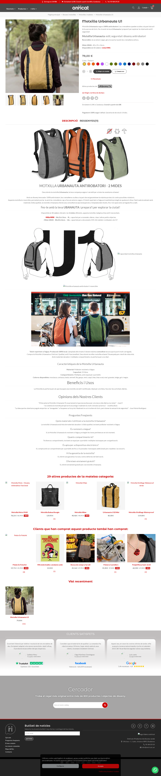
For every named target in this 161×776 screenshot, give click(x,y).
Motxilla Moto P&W (20, 512)
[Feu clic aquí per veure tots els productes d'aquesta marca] (106, 86)
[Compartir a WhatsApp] (84, 98)
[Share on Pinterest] (92, 98)
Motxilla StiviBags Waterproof (141, 512)
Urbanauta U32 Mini (111, 512)
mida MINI (106, 48)
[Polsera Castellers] (111, 548)
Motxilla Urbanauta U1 (19, 617)
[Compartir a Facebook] (88, 98)
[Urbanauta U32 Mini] (111, 496)
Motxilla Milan (80, 512)
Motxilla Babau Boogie (50, 512)
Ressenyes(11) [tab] (89, 120)
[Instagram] (133, 726)
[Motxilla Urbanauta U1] (19, 600)
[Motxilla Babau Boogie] (50, 496)
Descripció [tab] (70, 120)
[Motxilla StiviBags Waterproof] (141, 496)
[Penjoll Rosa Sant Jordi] (141, 548)
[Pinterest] (146, 726)
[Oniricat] (80, 8)
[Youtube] (153, 726)
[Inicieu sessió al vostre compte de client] (139, 8)
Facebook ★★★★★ (81, 656)
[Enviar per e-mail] (96, 98)
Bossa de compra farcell (80, 565)
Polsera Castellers (111, 565)
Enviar (30, 738)
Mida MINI (50, 217)
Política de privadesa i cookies (109, 771)
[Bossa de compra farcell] (80, 548)
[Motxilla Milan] (80, 496)
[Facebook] (140, 726)
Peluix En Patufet (20, 565)
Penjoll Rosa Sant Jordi (141, 565)
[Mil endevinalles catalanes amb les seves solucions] (50, 548)
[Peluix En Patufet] (19, 548)
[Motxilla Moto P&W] (19, 496)
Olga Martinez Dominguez (85, 655)
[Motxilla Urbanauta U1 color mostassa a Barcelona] (42, 56)
